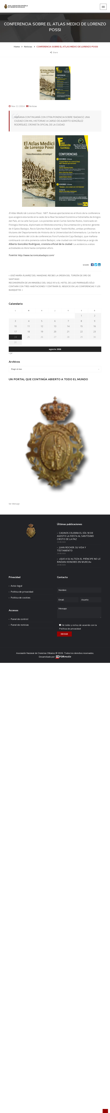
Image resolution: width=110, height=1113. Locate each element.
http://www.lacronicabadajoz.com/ (36, 255)
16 (94, 326)
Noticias (33, 106)
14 (68, 326)
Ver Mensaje (14, 503)
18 (28, 331)
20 (55, 331)
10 (15, 326)
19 (42, 331)
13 (55, 326)
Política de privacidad (22, 591)
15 (81, 326)
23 (94, 331)
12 (42, 326)
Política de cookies (20, 597)
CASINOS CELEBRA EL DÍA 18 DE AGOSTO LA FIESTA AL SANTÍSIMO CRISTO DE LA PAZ (75, 536)
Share (55, 52)
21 (68, 331)
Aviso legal (16, 585)
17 (15, 331)
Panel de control (19, 619)
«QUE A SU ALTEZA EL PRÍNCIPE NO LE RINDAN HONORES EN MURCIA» (78, 560)
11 (28, 326)
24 (15, 337)
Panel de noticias (20, 624)
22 (81, 331)
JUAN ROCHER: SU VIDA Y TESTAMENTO (71, 549)
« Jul (10, 353)
